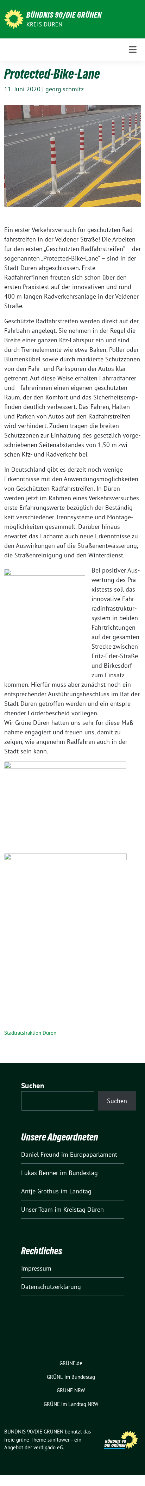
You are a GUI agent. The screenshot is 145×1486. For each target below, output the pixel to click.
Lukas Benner (39, 1173)
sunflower (59, 1439)
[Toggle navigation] (133, 49)
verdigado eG (48, 1447)
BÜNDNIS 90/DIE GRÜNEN (64, 14)
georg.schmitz (64, 89)
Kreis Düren (44, 24)
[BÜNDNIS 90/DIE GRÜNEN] (14, 18)
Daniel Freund (40, 1154)
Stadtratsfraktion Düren (30, 1032)
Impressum (36, 1268)
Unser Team (37, 1209)
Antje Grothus (40, 1191)
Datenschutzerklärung (51, 1287)
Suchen (32, 1085)
